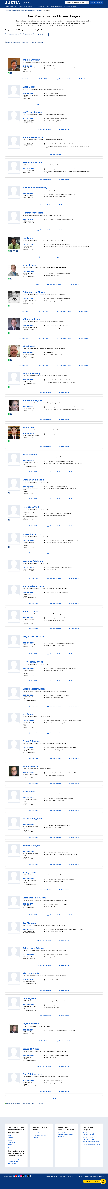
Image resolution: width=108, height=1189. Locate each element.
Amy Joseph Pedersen (33, 636)
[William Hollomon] (14, 324)
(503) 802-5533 (28, 352)
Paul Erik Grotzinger (33, 1074)
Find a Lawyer (9, 6)
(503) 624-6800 (28, 695)
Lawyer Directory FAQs (90, 1137)
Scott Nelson (29, 791)
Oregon (39, 10)
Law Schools (40, 6)
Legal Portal (59, 1176)
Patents (35, 1138)
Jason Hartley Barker (33, 661)
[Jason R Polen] (14, 270)
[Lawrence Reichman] (14, 566)
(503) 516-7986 (28, 772)
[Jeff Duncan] (14, 719)
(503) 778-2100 (28, 720)
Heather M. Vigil (31, 506)
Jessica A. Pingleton (32, 818)
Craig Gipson (29, 86)
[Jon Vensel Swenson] (14, 117)
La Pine (10, 1135)
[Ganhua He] (14, 432)
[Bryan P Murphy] (14, 1028)
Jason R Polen (29, 265)
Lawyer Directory (13, 10)
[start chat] (103, 1181)
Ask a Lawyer (19, 6)
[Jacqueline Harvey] (14, 539)
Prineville (10, 1145)
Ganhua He (28, 427)
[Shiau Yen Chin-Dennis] (14, 484)
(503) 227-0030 (28, 879)
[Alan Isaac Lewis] (14, 978)
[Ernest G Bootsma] (14, 746)
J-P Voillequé (29, 346)
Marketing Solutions (70, 6)
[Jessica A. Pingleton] (14, 823)
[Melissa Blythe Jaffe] (14, 405)
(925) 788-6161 (28, 194)
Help (71, 1176)
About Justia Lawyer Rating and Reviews (91, 1145)
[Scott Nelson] (14, 796)
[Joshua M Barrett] (14, 771)
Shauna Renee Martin (33, 137)
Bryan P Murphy (31, 1023)
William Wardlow (31, 59)
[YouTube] (16, 1176)
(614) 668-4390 (28, 1080)
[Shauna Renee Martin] (14, 142)
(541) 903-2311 (28, 66)
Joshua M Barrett (31, 766)
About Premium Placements (91, 1142)
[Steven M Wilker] (14, 1053)
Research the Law (29, 6)
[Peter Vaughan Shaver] (14, 297)
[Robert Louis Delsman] (14, 953)
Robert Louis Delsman (33, 948)
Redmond (10, 1138)
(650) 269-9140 (28, 169)
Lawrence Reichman (33, 561)
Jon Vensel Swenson (32, 112)
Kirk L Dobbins (30, 454)
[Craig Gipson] (14, 91)
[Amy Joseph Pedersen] (14, 641)
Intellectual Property (39, 1135)
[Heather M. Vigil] (14, 511)
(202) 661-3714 (28, 798)
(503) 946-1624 (28, 379)
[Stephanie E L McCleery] (14, 902)
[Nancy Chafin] (14, 877)
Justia (6, 10)
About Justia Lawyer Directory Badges (89, 1134)
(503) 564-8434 (28, 271)
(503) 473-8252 (28, 298)
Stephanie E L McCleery (34, 897)
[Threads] (23, 1176)
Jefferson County (13, 1161)
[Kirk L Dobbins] (14, 459)
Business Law (37, 1133)
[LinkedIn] (14, 1176)
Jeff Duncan (28, 714)
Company (66, 1176)
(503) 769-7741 (28, 219)
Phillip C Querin (30, 611)
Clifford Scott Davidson (34, 688)
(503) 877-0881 (28, 244)
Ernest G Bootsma (31, 741)
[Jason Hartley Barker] (14, 666)
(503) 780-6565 (28, 407)
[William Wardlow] (14, 64)
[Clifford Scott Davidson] (14, 693)
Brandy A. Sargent (32, 845)
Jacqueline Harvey (32, 534)
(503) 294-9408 (28, 643)
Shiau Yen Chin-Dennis (34, 479)
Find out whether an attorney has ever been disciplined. (65, 1134)
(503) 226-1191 (28, 747)
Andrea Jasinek (30, 998)
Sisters (10, 1140)
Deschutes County (13, 1159)
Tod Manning (29, 923)
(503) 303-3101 (28, 592)
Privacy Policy (88, 1176)
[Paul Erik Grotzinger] (14, 1079)
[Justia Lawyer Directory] (12, 2)
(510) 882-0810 (28, 461)
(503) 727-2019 (28, 567)
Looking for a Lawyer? (92, 1181)
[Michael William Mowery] (14, 192)
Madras (10, 1147)
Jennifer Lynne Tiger (33, 212)
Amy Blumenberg (31, 373)
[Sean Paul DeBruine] (14, 167)
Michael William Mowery (35, 187)
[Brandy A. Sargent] (14, 850)
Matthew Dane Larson (34, 586)
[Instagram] (21, 1176)
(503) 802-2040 (28, 1055)
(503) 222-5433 (28, 1030)
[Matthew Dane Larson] (14, 591)
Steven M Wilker (31, 1048)
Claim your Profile (88, 1139)
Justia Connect (50, 1176)
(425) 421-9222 (28, 929)
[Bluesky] (25, 1176)
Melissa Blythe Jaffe (32, 400)
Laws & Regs (50, 6)
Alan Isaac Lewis (31, 973)
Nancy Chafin (29, 872)
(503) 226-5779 (28, 904)
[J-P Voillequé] (14, 351)
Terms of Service (78, 1176)
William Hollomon (31, 319)
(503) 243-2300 (28, 540)
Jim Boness (28, 238)
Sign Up (99, 2)
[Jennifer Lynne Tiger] (14, 217)
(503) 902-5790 (28, 1005)
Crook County (12, 1164)
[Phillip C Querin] (14, 616)
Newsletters (58, 6)
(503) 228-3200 (28, 486)
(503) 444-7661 (28, 618)
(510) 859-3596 (28, 954)
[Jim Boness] (14, 243)
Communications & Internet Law (27, 10)
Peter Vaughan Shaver (34, 292)
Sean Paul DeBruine (32, 162)
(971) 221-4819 (28, 434)
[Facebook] (19, 1176)
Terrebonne (11, 1142)
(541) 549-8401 (28, 93)
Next (54, 1098)
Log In (93, 2)
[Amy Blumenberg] (14, 378)
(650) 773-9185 (28, 118)
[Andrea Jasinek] (14, 1003)
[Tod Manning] (14, 928)
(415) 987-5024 (28, 979)
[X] (28, 1176)
